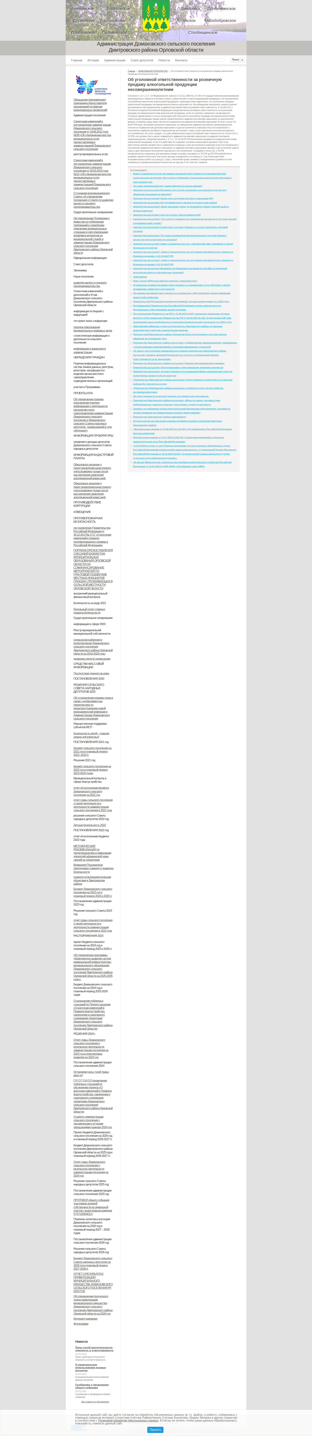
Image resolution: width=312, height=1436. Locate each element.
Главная (76, 60)
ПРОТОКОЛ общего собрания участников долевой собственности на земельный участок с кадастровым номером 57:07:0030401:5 (92, 1207)
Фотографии (80, 1323)
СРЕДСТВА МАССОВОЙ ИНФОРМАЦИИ (88, 665)
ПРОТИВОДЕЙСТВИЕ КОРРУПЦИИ (87, 504)
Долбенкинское (221, 8)
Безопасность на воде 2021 (89, 603)
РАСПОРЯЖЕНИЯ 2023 (88, 935)
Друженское (84, 20)
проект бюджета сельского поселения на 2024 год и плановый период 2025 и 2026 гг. (92, 945)
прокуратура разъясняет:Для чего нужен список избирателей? (167, 215)
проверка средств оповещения (91, 658)
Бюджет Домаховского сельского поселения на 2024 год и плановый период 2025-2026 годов (92, 989)
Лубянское (186, 20)
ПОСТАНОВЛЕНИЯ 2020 (88, 678)
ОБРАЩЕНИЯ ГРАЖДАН (89, 357)
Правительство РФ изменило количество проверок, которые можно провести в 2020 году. (181, 301)
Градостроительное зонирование (93, 212)
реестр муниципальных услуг (90, 154)
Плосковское (83, 32)
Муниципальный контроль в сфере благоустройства (89, 780)
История (93, 60)
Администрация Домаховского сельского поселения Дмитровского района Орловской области (156, 16)
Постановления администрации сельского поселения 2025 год (92, 1192)
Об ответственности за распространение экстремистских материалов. (171, 396)
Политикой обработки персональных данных (128, 1420)
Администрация (114, 60)
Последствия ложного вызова (91, 673)
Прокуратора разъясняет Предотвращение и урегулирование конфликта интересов (178, 367)
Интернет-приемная (85, 1318)
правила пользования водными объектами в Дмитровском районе (92, 880)
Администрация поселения (89, 115)
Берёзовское (118, 8)
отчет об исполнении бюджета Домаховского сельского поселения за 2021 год (91, 791)
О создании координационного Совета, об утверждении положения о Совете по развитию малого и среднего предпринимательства (93, 200)
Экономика (80, 270)
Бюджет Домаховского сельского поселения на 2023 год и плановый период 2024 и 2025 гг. (92, 892)
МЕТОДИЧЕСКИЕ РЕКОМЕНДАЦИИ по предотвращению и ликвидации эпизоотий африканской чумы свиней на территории (92, 853)
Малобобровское (220, 20)
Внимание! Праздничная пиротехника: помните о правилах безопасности (93, 868)
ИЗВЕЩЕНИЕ (82, 512)
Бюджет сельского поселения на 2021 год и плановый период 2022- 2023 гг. (92, 752)
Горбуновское (113, 20)
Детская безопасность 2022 (89, 825)
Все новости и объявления (95, 1402)
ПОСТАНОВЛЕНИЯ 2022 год (91, 830)
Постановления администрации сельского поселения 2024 (92, 1064)
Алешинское (82, 8)
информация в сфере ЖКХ (89, 624)
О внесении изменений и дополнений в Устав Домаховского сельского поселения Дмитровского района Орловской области (92, 298)
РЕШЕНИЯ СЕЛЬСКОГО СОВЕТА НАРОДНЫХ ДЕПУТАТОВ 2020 (88, 688)
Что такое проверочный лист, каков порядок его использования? (167, 186)
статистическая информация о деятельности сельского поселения (91, 339)
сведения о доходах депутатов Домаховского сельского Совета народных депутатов (92, 445)
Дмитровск (190, 8)
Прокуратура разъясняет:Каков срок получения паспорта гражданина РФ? (173, 198)
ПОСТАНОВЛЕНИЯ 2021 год (91, 741)
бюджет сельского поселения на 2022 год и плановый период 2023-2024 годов (92, 770)
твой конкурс (140, 277)
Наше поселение (83, 276)
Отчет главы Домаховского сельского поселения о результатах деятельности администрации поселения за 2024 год (90, 1168)
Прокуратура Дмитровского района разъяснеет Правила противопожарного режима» (179, 363)
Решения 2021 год (84, 760)
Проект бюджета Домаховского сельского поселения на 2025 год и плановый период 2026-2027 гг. (92, 1136)
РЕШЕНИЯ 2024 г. (84, 1033)
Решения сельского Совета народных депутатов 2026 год (91, 1250)
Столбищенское (203, 32)
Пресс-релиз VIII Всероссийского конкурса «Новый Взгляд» (165, 281)
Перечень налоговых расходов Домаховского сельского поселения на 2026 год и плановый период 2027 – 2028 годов (91, 1226)
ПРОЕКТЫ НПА (83, 393)
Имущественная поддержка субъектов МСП (90, 725)
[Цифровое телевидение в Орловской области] (93, 74)
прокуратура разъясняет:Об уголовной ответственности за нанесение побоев (175, 202)
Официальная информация (90, 257)
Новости (164, 60)
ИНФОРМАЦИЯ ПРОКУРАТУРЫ (93, 435)
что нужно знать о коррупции (90, 320)
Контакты (181, 60)
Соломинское (114, 32)
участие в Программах (86, 387)
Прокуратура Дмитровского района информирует (159, 417)
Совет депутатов (142, 60)
